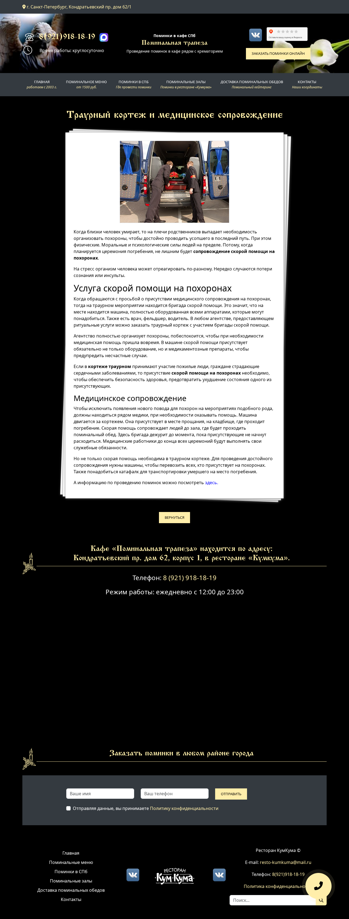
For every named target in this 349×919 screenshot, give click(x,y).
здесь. (211, 483)
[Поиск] (321, 900)
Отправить (231, 793)
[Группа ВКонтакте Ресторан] (219, 874)
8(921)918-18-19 (67, 37)
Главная (70, 853)
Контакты (71, 899)
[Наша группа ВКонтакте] (255, 35)
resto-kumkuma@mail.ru (285, 862)
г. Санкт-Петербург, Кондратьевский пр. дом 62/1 (78, 7)
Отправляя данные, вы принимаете (145, 808)
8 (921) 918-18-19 (189, 577)
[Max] (104, 37)
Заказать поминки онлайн (278, 53)
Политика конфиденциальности (278, 886)
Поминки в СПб (71, 872)
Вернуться (174, 517)
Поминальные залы (71, 881)
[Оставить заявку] (318, 884)
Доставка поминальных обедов (71, 890)
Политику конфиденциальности (184, 808)
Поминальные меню (71, 862)
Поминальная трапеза (174, 43)
